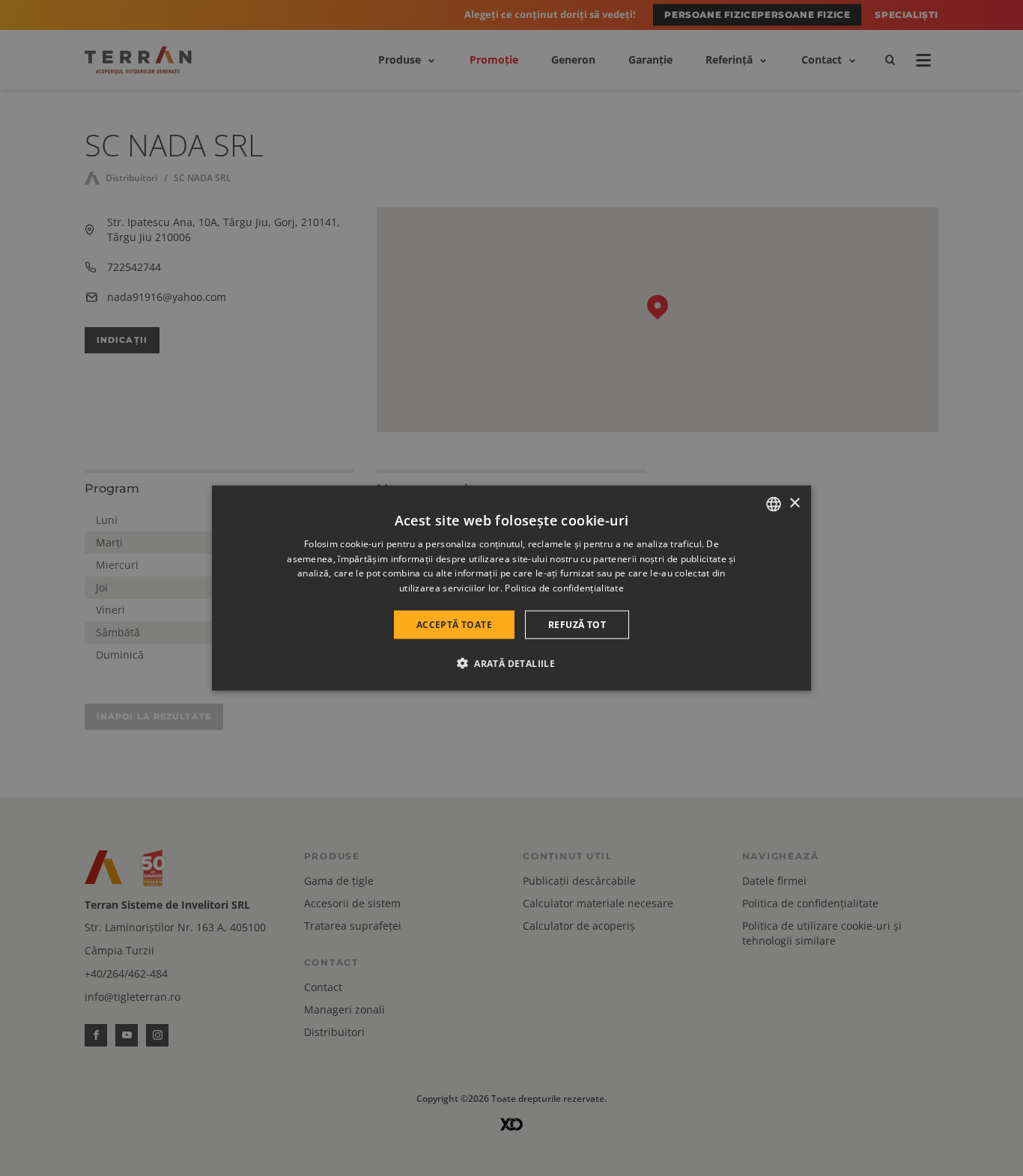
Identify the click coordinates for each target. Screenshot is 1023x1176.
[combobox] (773, 503)
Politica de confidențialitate (564, 588)
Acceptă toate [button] (454, 624)
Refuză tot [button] (577, 624)
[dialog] (511, 588)
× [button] (794, 503)
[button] (511, 663)
